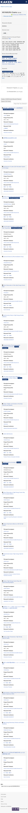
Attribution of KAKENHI (6, 806)
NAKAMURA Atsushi (8, 174)
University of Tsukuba (8, 687)
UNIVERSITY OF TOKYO (8, 601)
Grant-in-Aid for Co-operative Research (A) (12, 508)
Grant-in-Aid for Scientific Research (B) (11, 182)
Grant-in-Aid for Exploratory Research (11, 124)
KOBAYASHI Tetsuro (8, 730)
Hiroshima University (8, 132)
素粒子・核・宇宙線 (6, 58)
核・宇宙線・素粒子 (16, 62)
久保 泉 (5, 115)
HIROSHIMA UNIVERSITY (9, 191)
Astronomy (4, 64)
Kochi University (7, 309)
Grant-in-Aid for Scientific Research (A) (11, 362)
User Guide (3, 796)
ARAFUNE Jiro (6, 614)
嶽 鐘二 (5, 760)
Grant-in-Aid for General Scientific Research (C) (13, 768)
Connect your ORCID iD (18, 14)
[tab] (14, 88)
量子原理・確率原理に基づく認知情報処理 (13, 108)
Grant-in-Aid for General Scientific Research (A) (13, 539)
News (2, 801)
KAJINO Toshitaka (7, 411)
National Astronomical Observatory (10, 428)
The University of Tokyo (8, 631)
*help (25, 14)
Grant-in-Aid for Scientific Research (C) (11, 152)
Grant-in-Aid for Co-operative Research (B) (12, 678)
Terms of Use (4, 804)
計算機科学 (14, 58)
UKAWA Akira (6, 669)
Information (3, 794)
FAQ (2, 799)
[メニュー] (26, 2)
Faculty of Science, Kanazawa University (11, 456)
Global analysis (11, 64)
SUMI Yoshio (6, 322)
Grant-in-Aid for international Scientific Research (13, 301)
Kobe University (7, 777)
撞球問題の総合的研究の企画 (10, 138)
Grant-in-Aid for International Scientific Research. (13, 394)
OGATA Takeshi (7, 499)
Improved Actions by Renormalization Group (13, 256)
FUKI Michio (6, 292)
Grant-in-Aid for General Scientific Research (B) (13, 708)
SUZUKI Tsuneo (7, 439)
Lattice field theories (8, 433)
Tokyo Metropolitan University (9, 747)
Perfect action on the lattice (9, 462)
